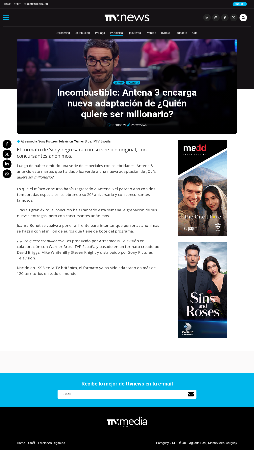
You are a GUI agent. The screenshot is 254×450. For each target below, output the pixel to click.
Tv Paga (100, 33)
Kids (194, 33)
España (119, 83)
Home (7, 4)
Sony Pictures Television (55, 141)
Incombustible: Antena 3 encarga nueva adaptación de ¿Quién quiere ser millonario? (127, 103)
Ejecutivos (134, 33)
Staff (17, 4)
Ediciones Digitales (36, 4)
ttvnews (141, 125)
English (239, 4)
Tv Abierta (116, 33)
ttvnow (165, 33)
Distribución (82, 33)
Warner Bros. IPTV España (92, 141)
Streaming (63, 33)
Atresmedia (29, 141)
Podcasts (181, 33)
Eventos (151, 33)
